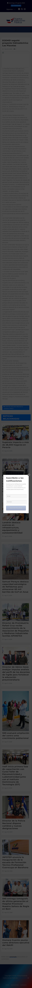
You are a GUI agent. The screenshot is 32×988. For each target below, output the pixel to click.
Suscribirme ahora (16, 508)
